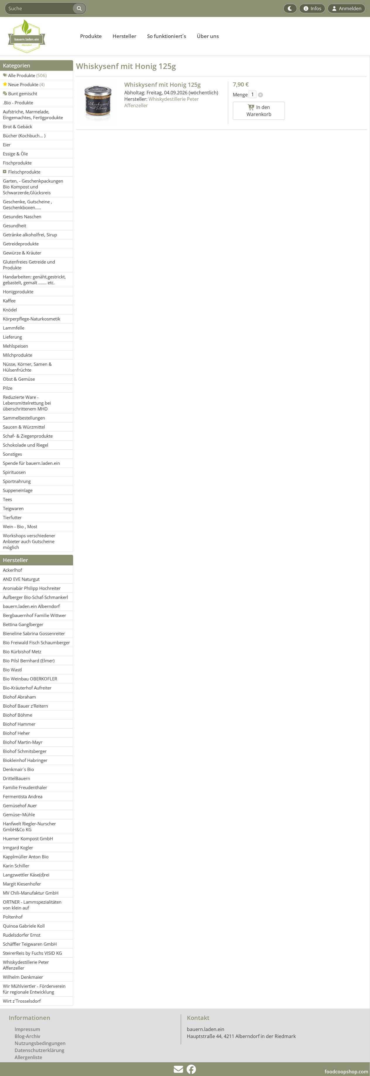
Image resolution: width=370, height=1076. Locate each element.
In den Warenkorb (259, 110)
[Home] (37, 36)
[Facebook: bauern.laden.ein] (191, 1071)
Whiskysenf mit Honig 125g (162, 85)
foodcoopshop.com (346, 1071)
